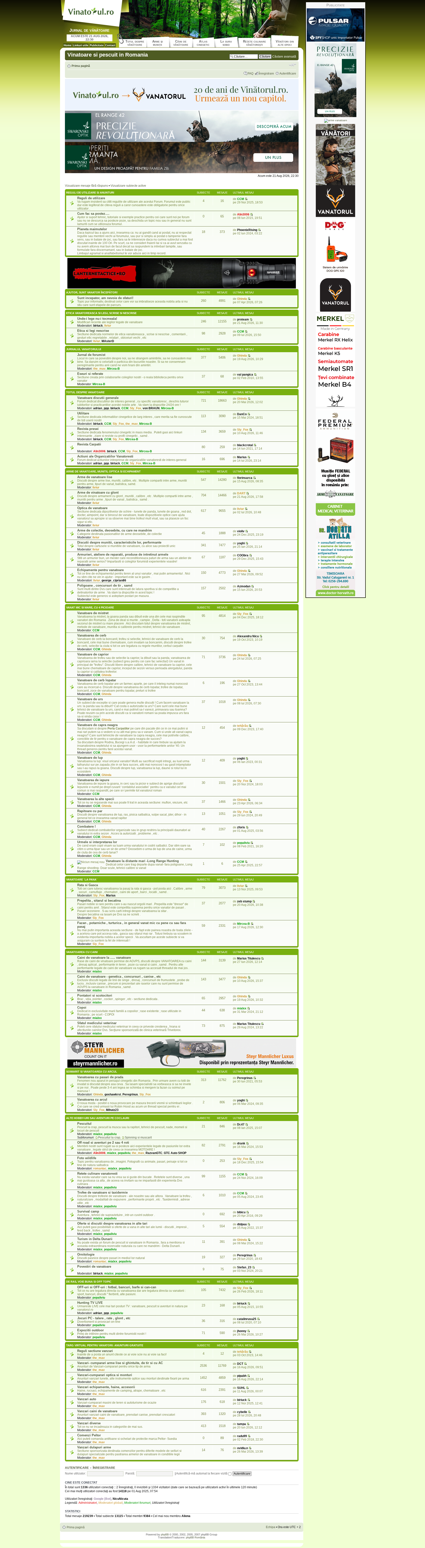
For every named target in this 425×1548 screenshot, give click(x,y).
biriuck (98, 325)
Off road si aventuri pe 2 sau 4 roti (103, 1142)
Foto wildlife (86, 1158)
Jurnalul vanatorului (83, 349)
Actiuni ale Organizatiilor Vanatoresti (105, 456)
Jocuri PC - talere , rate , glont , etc (103, 1318)
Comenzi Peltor (89, 1435)
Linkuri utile (80, 45)
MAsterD (108, 341)
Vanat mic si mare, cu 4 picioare (90, 607)
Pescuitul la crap (109, 1137)
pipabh (241, 1376)
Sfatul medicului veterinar (97, 1023)
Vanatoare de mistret (92, 613)
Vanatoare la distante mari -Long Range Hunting (142, 861)
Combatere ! (86, 826)
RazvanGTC (154, 1153)
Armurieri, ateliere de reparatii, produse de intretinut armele (122, 554)
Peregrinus (130, 1094)
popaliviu (243, 843)
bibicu (241, 1212)
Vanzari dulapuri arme (94, 1447)
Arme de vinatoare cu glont (98, 492)
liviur (107, 325)
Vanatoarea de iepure (93, 780)
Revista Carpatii (89, 444)
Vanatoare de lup (90, 757)
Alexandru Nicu (248, 636)
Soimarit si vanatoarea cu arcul (91, 1071)
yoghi (241, 543)
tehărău (242, 726)
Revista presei (88, 429)
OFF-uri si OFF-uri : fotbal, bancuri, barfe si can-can (116, 1287)
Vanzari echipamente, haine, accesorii (106, 1387)
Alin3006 (243, 214)
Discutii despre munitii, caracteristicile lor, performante (119, 542)
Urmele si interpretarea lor (97, 842)
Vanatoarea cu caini (82, 952)
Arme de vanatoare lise (94, 477)
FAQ (250, 73)
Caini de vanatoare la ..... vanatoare (104, 957)
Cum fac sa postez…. (93, 213)
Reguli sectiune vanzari (95, 1351)
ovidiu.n (242, 1448)
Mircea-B (113, 368)
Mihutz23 (112, 1110)
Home (67, 45)
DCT (240, 1364)
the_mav (99, 368)
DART (241, 493)
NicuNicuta (120, 1499)
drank (241, 1143)
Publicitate (97, 45)
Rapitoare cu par (89, 811)
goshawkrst (113, 1094)
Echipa (270, 1527)
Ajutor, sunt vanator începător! (92, 292)
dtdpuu (242, 1224)
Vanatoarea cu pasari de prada (100, 1077)
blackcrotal (245, 445)
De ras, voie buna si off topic (88, 1281)
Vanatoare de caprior (93, 654)
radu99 (242, 1436)
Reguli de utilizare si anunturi (90, 192)
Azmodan (243, 586)
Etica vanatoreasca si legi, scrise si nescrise (101, 313)
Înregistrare (266, 73)
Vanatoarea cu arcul (92, 1099)
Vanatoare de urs (90, 699)
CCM (240, 199)
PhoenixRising (247, 230)
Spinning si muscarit (138, 1137)
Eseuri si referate (90, 374)
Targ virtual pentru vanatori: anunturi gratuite (104, 1345)
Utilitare (83, 413)
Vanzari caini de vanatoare (97, 1411)
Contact (110, 45)
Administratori (87, 1502)
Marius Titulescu (248, 958)
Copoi (81, 1007)
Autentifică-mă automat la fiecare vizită (202, 1473)
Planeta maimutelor (92, 229)
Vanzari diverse (89, 1423)
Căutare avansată (284, 56)
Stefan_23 (244, 1267)
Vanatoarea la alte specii (95, 799)
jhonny (241, 1331)
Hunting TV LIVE (90, 1303)
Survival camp (88, 1211)
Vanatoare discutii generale (98, 398)
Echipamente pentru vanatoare (100, 570)
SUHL (241, 1388)
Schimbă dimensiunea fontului (292, 64)
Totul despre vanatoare (85, 392)
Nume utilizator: (75, 1473)
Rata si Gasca (87, 885)
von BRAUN (151, 408)
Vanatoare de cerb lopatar (96, 680)
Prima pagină (81, 66)
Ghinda (242, 299)
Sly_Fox (135, 408)
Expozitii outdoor (90, 1330)
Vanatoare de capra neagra (97, 725)
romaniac (99, 1168)
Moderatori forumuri (137, 1502)
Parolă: (130, 1473)
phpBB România (195, 1537)
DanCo (242, 414)
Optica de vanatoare (92, 508)
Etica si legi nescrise (93, 331)
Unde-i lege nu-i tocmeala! (97, 318)
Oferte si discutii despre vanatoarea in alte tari (112, 1223)
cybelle (242, 1412)
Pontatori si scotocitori (94, 995)
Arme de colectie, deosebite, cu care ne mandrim (114, 530)
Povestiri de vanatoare (94, 1266)
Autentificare (287, 73)
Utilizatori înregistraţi (165, 1502)
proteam (243, 319)
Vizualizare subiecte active (128, 185)
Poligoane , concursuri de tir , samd (104, 585)
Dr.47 (240, 1124)
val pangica (245, 374)
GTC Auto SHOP (175, 1153)
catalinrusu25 (246, 1319)
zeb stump (244, 901)
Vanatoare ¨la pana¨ (81, 879)
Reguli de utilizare (91, 198)
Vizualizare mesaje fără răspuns (86, 185)
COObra (242, 555)
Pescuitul (84, 1123)
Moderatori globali (110, 1502)
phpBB (165, 1534)
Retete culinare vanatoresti (97, 1173)
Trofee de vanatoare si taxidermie (102, 1192)
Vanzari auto (86, 1399)
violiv (240, 531)
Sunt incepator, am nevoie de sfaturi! (105, 298)
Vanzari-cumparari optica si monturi (104, 1375)
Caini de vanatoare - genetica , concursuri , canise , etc (119, 976)
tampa (241, 1424)
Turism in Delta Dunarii (94, 1239)
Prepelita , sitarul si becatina (99, 900)
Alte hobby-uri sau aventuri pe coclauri (97, 1118)
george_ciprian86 (114, 580)
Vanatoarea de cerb (91, 635)
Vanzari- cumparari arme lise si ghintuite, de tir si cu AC (120, 1363)
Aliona (186, 1516)
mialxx (97, 971)
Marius (242, 457)
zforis (241, 827)
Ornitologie (85, 1254)
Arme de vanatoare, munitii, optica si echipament (103, 471)
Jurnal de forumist (91, 355)
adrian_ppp (101, 408)
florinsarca (244, 478)
